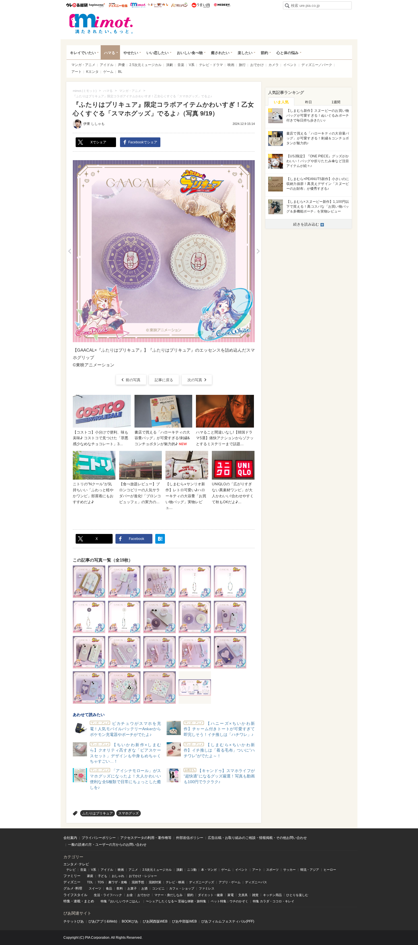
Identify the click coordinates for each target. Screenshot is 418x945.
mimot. (138, 5)
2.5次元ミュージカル (145, 65)
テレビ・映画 (175, 882)
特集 (66, 901)
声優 (121, 65)
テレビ (71, 869)
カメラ (273, 65)
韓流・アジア (309, 869)
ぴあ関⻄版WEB (155, 921)
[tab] (281, 101)
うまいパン (179, 5)
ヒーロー (330, 869)
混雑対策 (155, 882)
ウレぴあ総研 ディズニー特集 (118, 5)
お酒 (144, 888)
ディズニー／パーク (316, 65)
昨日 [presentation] (308, 102)
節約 (264, 53)
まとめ (89, 901)
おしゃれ (118, 876)
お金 (130, 895)
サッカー (289, 869)
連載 (77, 901)
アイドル (106, 65)
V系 (191, 65)
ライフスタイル (75, 895)
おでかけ (257, 65)
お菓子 (132, 888)
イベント (290, 65)
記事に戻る (164, 380)
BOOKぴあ (130, 921)
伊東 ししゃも (94, 124)
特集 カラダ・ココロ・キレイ (273, 901)
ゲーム (108, 72)
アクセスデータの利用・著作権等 (145, 838)
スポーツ (272, 869)
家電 (230, 895)
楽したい (245, 53)
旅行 (242, 65)
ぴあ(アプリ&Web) (102, 921)
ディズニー (71, 882)
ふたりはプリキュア (97, 813)
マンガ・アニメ (83, 65)
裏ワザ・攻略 (117, 882)
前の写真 (133, 380)
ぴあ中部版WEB (184, 921)
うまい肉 (200, 5)
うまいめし (158, 5)
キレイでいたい (83, 53)
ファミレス (206, 888)
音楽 (180, 65)
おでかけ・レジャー (143, 876)
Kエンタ (92, 72)
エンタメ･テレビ (76, 864)
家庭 (90, 876)
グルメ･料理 (72, 888)
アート (76, 72)
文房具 (243, 895)
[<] (69, 251)
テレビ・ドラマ (211, 65)
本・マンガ (209, 869)
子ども (102, 876)
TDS (101, 882)
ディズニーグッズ (201, 882)
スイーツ (95, 888)
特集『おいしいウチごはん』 (121, 901)
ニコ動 (191, 869)
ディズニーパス (256, 882)
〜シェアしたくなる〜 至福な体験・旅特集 (176, 901)
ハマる (109, 53)
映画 (230, 65)
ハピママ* (97, 5)
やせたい (130, 53)
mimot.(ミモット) (101, 23)
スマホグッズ (128, 813)
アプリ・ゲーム (230, 882)
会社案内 (70, 838)
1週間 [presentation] (336, 102)
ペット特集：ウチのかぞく (229, 901)
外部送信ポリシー (189, 838)
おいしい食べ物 (190, 53)
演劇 (169, 65)
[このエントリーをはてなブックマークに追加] (160, 539)
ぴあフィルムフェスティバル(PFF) (227, 921)
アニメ (133, 869)
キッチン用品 (272, 895)
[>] (258, 251)
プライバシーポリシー (99, 838)
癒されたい (220, 53)
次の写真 (194, 380)
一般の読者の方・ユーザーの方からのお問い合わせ (107, 845)
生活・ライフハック (108, 895)
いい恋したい (157, 53)
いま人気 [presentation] (281, 102)
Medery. (222, 5)
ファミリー (71, 876)
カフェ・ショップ (181, 888)
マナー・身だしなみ (168, 895)
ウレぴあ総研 (77, 5)
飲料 (120, 888)
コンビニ (158, 888)
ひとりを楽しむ (297, 895)
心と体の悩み (287, 53)
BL (120, 72)
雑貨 (255, 895)
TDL (90, 882)
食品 (109, 888)
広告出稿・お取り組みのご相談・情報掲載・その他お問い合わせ (257, 838)
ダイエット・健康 (210, 895)
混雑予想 (138, 882)
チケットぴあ (73, 921)
